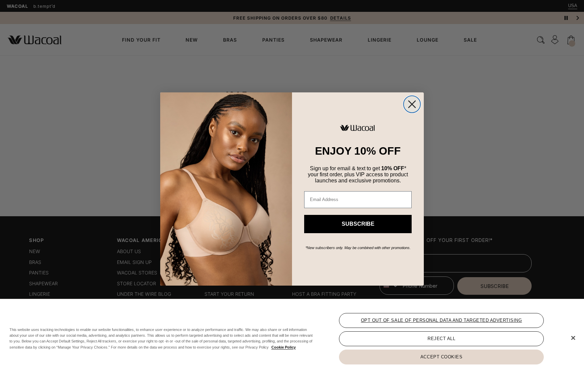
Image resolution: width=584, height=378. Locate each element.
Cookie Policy (283, 347)
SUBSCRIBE (358, 224)
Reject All (441, 338)
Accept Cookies (441, 356)
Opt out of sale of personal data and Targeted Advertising (441, 320)
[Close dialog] (412, 104)
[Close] (573, 338)
